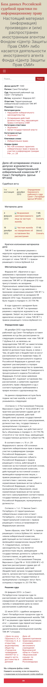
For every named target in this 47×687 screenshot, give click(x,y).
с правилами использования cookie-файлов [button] (23, 674)
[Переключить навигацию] (4, 71)
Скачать (40, 219)
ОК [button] (23, 681)
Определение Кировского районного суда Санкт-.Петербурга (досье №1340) (37, 194)
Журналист (12, 127)
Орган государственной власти (22, 129)
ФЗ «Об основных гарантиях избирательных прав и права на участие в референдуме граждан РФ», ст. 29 (23, 150)
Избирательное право (17, 141)
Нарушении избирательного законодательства (20, 113)
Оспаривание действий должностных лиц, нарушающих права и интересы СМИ (22, 120)
